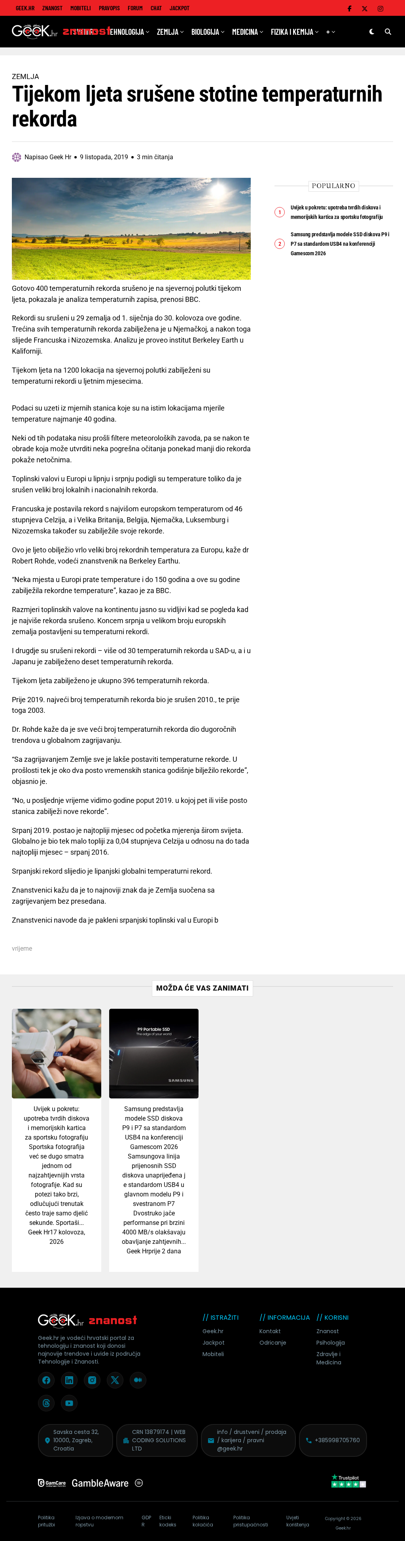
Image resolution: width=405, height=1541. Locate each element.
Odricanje (272, 1343)
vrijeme (22, 949)
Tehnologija (125, 31)
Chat (156, 7)
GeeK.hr (25, 7)
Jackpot (179, 7)
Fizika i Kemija (292, 31)
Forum (135, 7)
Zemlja (167, 31)
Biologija (205, 31)
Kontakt (270, 1331)
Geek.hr (212, 1331)
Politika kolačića (203, 1521)
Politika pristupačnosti (250, 1521)
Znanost (52, 7)
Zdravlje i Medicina (328, 1358)
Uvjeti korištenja (297, 1521)
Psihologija (330, 1343)
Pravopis (109, 7)
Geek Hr (39, 1232)
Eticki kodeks (167, 1521)
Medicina (245, 31)
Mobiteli (80, 7)
